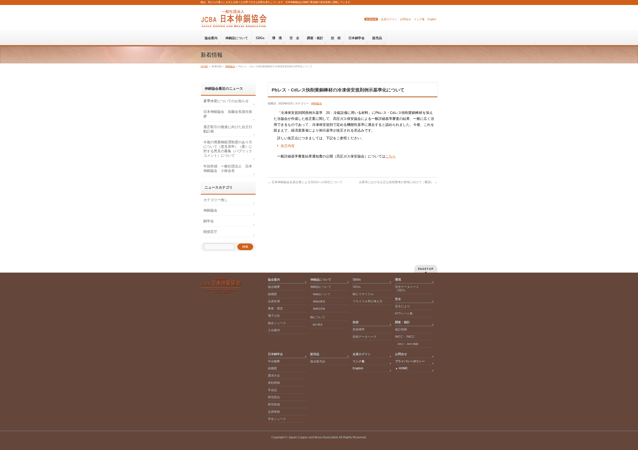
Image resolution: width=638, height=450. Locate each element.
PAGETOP (426, 268)
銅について (317, 317)
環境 (398, 279)
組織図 (272, 294)
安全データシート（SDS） (407, 288)
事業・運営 (275, 308)
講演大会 (274, 375)
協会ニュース (277, 323)
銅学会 (208, 221)
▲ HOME (401, 368)
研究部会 (274, 397)
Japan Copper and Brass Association (313, 437)
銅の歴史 (318, 324)
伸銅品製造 (319, 301)
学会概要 (274, 361)
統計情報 (401, 329)
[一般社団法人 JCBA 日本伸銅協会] (234, 21)
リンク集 (419, 19)
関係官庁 (210, 232)
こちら (390, 156)
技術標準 (359, 329)
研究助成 (274, 404)
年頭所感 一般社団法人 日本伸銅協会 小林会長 (227, 168)
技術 (356, 322)
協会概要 (274, 287)
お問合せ (405, 19)
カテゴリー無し (215, 200)
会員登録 (274, 411)
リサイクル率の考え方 (368, 301)
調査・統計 (402, 322)
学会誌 (272, 390)
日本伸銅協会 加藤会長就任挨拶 (227, 114)
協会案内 (274, 279)
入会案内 (274, 330)
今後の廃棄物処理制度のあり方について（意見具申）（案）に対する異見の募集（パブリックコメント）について (227, 148)
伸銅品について (320, 279)
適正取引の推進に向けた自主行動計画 (227, 129)
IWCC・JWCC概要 (409, 344)
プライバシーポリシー (410, 361)
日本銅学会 (275, 354)
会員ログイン (389, 19)
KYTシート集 (404, 313)
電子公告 (274, 315)
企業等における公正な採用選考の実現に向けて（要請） (398, 182)
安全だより (402, 306)
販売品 (314, 354)
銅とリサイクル (363, 294)
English (431, 19)
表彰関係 (274, 382)
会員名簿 (371, 19)
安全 (398, 299)
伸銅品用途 (319, 308)
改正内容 (288, 146)
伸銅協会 (316, 103)
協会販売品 (317, 361)
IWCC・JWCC (405, 336)
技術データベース (365, 336)
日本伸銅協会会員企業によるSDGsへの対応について (305, 182)
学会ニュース (277, 419)
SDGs (357, 279)
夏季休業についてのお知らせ (226, 101)
